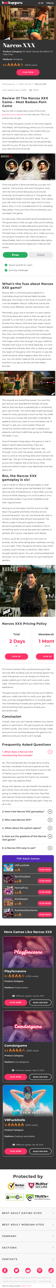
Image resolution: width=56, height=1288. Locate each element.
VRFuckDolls (22, 865)
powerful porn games (13, 114)
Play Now (28, 72)
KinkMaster (21, 899)
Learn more (26, 1286)
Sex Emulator (22, 876)
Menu (50, 3)
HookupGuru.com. (28, 1281)
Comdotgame (15, 1045)
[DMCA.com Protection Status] (14, 1198)
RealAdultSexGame (26, 910)
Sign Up (16, 656)
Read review (40, 1003)
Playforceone (15, 971)
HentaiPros (21, 887)
